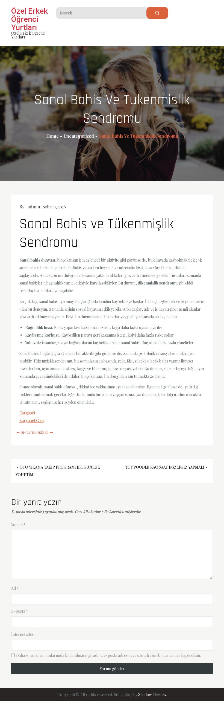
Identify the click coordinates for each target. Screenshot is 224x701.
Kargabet (27, 412)
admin (34, 206)
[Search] (157, 13)
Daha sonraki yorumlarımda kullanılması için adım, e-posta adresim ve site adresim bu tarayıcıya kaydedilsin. (108, 655)
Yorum (18, 524)
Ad (15, 588)
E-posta (19, 611)
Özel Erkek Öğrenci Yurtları (29, 19)
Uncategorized (35, 432)
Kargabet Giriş (31, 420)
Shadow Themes (152, 694)
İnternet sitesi (22, 634)
